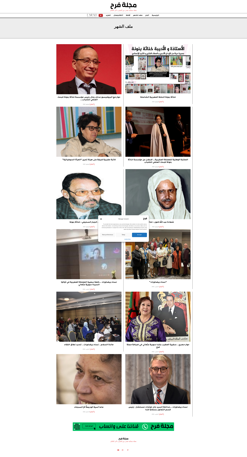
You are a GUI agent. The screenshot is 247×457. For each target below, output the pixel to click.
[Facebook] (128, 450)
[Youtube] (118, 450)
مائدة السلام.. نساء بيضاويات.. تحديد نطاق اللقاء (89, 345)
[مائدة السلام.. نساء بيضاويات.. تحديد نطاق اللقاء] (88, 318)
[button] (101, 219)
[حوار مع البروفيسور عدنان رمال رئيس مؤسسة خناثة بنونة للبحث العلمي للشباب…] (88, 70)
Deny (123, 235)
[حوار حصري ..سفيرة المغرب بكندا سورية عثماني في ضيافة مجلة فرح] (158, 318)
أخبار (161, 102)
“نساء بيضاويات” (158, 282)
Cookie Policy (127, 239)
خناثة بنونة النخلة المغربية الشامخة (158, 97)
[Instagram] (122, 450)
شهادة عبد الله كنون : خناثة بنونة (158, 222)
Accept (139, 235)
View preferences (107, 235)
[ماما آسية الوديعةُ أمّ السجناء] (89, 380)
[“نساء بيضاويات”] (158, 255)
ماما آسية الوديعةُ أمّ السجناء (89, 407)
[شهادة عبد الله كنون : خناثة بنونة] (158, 195)
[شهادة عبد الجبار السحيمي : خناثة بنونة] (88, 195)
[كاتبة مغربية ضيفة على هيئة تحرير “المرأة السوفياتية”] (88, 133)
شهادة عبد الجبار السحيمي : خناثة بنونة (89, 222)
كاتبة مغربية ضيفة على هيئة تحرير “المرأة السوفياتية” (89, 160)
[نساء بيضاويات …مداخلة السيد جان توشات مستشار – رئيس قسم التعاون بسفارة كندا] (158, 380)
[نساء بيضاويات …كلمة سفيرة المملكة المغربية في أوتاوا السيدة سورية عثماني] (88, 255)
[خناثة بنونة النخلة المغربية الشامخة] (158, 70)
